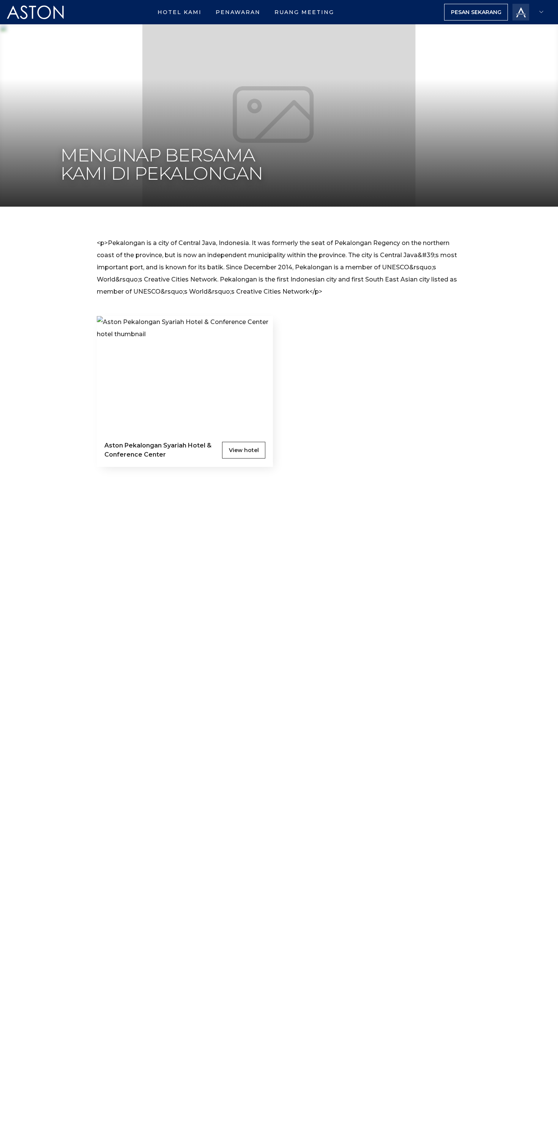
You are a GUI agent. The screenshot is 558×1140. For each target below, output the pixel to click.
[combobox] (540, 12)
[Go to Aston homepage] (35, 22)
